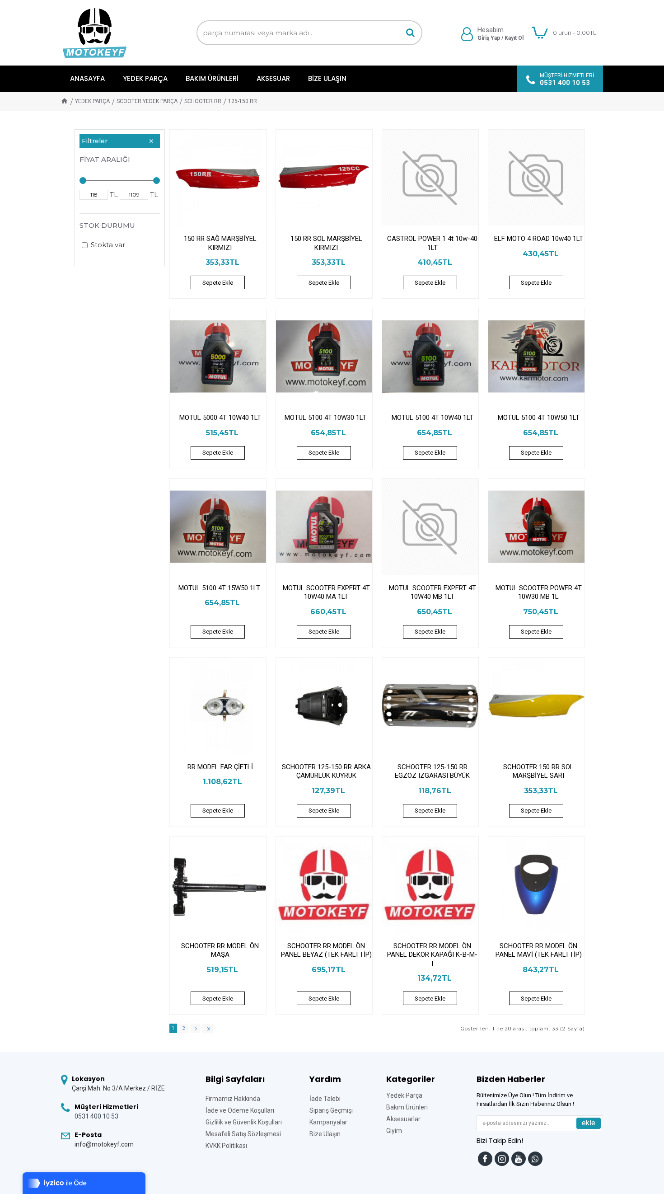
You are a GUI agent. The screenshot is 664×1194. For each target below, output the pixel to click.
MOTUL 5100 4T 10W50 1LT (539, 418)
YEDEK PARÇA (92, 101)
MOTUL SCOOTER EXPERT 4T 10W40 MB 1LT (432, 592)
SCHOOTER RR (202, 101)
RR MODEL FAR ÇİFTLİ (220, 767)
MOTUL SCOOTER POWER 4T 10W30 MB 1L (539, 592)
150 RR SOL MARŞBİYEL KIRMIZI (326, 243)
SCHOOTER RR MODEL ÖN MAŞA (220, 950)
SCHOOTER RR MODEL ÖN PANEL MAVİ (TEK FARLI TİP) (539, 950)
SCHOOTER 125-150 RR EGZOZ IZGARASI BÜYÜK (432, 771)
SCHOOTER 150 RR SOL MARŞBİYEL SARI (538, 771)
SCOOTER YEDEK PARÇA (147, 101)
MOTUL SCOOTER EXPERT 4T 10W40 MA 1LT (326, 592)
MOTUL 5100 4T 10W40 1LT (432, 418)
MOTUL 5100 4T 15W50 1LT (220, 588)
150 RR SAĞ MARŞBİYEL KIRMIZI (220, 243)
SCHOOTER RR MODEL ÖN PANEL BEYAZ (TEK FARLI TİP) (326, 950)
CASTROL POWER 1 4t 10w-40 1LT (432, 243)
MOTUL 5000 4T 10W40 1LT (220, 418)
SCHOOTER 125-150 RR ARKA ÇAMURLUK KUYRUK (326, 771)
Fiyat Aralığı (104, 159)
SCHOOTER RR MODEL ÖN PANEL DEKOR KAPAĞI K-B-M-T (432, 955)
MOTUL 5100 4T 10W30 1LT (326, 418)
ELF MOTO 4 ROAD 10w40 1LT (538, 239)
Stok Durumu (107, 225)
